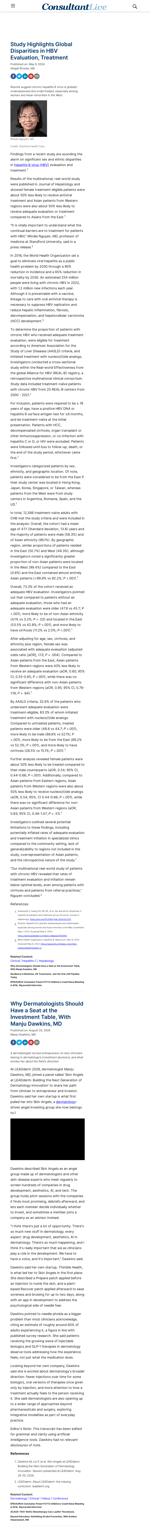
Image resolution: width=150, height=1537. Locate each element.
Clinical (15, 961)
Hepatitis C (29, 961)
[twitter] (19, 76)
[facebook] (13, 76)
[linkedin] (25, 76)
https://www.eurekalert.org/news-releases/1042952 (42, 935)
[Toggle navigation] (13, 6)
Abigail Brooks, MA (22, 68)
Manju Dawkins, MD (23, 1034)
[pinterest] (31, 76)
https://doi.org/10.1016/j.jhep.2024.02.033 (50, 919)
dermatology (66, 1102)
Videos (45, 1498)
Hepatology (46, 961)
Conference (60, 1498)
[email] (37, 76)
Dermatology (18, 1498)
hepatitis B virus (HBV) (31, 165)
